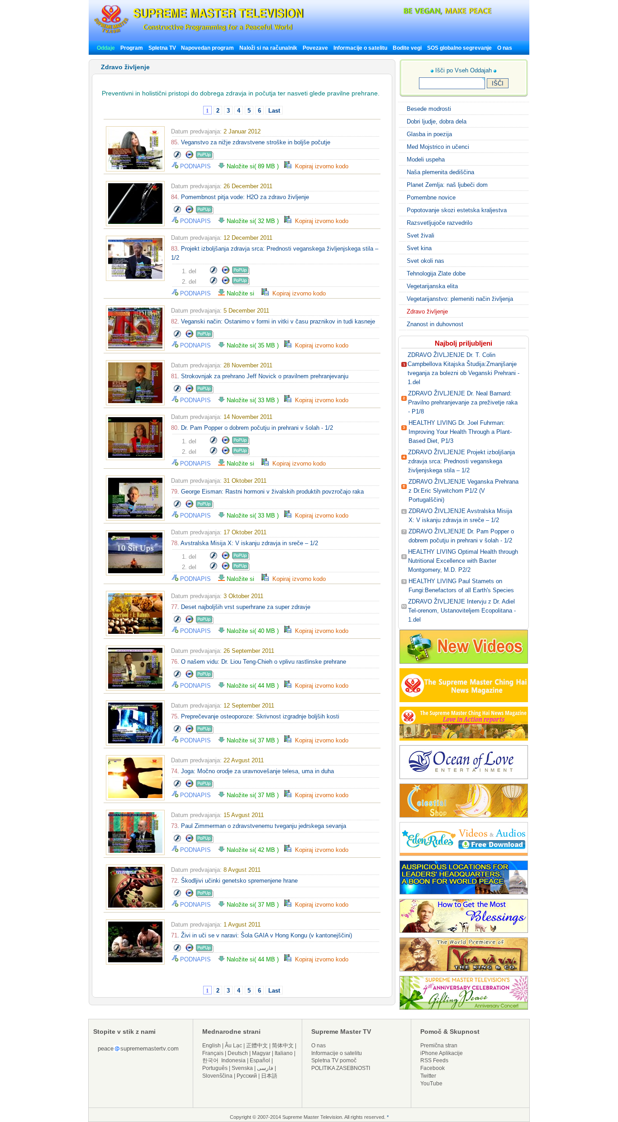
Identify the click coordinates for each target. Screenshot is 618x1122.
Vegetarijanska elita (432, 286)
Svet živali (420, 235)
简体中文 (283, 1045)
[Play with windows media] (189, 157)
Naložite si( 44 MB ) (254, 685)
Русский (247, 1076)
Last (274, 110)
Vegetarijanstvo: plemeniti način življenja (460, 298)
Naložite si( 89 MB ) (254, 166)
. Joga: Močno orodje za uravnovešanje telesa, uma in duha (252, 771)
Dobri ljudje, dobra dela (436, 121)
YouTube (431, 1083)
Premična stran (438, 1045)
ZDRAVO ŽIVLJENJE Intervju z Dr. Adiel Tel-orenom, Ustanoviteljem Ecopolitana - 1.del (462, 610)
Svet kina (419, 248)
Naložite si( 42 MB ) (254, 849)
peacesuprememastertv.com (138, 1048)
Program (131, 48)
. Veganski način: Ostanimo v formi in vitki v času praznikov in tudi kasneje (273, 321)
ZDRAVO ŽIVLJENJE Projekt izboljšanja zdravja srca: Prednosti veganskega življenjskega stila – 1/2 (461, 461)
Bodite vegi (407, 48)
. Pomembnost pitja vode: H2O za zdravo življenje (240, 197)
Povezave (315, 48)
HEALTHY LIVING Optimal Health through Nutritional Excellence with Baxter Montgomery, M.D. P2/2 (463, 560)
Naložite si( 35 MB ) (254, 345)
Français (212, 1053)
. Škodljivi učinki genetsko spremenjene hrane (234, 880)
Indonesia (233, 1060)
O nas (504, 48)
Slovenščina (217, 1076)
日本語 (269, 1076)
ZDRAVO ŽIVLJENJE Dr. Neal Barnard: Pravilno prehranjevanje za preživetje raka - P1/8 (463, 402)
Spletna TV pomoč (334, 1060)
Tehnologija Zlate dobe (436, 273)
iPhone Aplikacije (441, 1053)
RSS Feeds (434, 1060)
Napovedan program (207, 48)
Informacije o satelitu (360, 48)
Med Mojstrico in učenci (438, 146)
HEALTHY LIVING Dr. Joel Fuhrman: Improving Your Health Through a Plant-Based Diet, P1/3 (460, 431)
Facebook (432, 1068)
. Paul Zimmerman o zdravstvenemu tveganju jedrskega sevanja (258, 825)
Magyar (261, 1053)
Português (215, 1068)
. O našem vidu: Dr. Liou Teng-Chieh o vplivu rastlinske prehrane (258, 661)
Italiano (284, 1053)
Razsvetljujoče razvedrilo (439, 222)
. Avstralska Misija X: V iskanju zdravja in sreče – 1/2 (244, 543)
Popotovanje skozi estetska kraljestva (457, 210)
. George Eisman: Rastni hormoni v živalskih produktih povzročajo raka (267, 491)
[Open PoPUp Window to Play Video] (205, 157)
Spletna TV (162, 48)
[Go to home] (198, 33)
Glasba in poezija (429, 134)
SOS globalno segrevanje (459, 48)
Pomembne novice (431, 197)
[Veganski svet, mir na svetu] (423, 13)
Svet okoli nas (425, 260)
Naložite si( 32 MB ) (254, 221)
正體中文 (257, 1045)
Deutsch (238, 1053)
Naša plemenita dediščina (440, 172)
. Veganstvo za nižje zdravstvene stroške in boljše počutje (250, 142)
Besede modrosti (429, 108)
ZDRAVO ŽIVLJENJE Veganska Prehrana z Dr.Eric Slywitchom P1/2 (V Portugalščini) (463, 490)
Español (260, 1060)
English (211, 1045)
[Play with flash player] (177, 157)
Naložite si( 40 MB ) (254, 631)
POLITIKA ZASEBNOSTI (340, 1068)
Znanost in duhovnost (435, 324)
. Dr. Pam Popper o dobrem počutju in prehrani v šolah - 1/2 (252, 427)
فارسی (265, 1068)
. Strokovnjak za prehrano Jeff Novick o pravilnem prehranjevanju (259, 376)
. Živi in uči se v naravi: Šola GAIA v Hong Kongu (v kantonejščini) (261, 935)
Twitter (428, 1076)
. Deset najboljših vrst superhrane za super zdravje (240, 607)
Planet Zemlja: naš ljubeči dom (447, 184)
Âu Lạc (233, 1045)
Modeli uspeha (426, 159)
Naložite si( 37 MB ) (254, 740)
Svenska (242, 1068)
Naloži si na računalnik (268, 48)
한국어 (210, 1060)
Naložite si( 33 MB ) (254, 400)
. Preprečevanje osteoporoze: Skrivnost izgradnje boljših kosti (255, 716)
